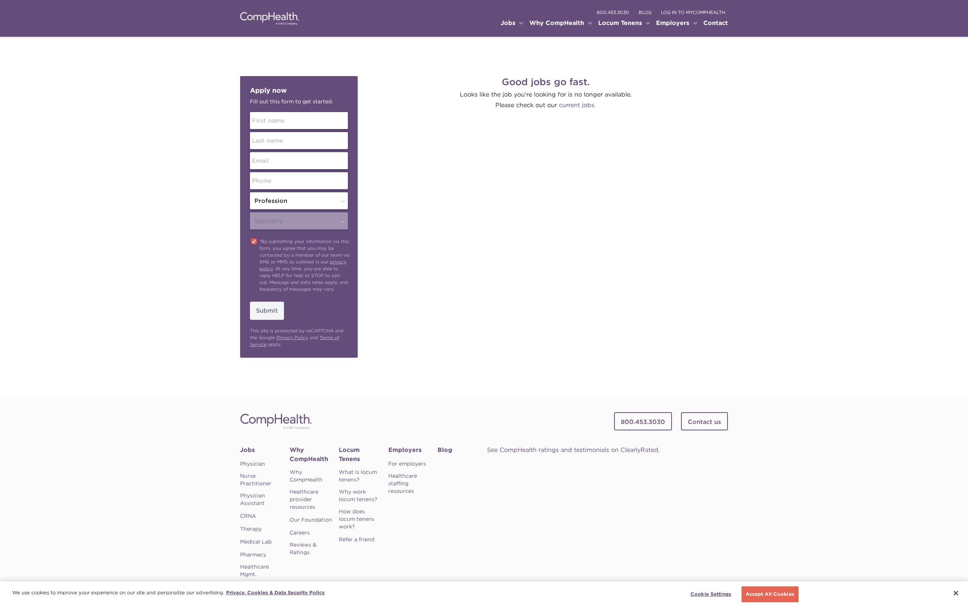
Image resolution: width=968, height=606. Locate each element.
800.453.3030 (613, 12)
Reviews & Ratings (303, 548)
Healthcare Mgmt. (254, 570)
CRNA (248, 516)
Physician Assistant (252, 499)
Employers (405, 449)
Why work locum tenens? (358, 495)
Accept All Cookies (770, 594)
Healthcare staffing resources (402, 483)
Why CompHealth (309, 454)
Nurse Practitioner (255, 479)
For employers (407, 464)
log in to (693, 12)
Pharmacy (253, 554)
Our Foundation (311, 520)
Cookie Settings (710, 594)
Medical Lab (255, 542)
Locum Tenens (349, 454)
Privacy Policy (292, 337)
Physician (252, 464)
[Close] (956, 593)
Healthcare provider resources (304, 499)
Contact (715, 22)
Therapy (251, 529)
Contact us (704, 421)
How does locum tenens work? (356, 519)
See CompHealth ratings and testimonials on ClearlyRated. (573, 449)
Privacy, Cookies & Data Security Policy (275, 592)
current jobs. (577, 105)
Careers (300, 533)
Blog (444, 449)
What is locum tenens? (358, 476)
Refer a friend (356, 539)
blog (645, 12)
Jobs (247, 449)
